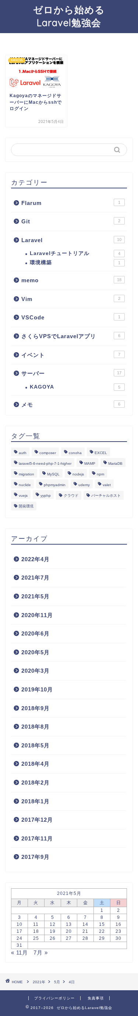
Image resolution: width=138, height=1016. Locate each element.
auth (22, 453)
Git (70, 221)
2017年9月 (35, 857)
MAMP (89, 463)
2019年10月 (37, 689)
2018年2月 (35, 782)
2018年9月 (35, 708)
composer (47, 453)
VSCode (70, 317)
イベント (70, 355)
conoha (75, 453)
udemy (84, 485)
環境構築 (75, 262)
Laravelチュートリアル (75, 253)
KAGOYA (75, 387)
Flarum (70, 203)
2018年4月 (35, 764)
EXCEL (101, 453)
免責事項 (96, 998)
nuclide (25, 485)
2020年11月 (37, 615)
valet (107, 485)
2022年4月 (35, 559)
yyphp (45, 495)
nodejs (78, 474)
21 (85, 931)
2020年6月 (35, 633)
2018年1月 (35, 801)
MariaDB (115, 463)
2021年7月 (35, 577)
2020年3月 (35, 671)
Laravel (71, 240)
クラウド (71, 495)
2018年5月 (35, 745)
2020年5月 (35, 652)
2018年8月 (35, 726)
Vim (70, 299)
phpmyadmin (55, 485)
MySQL (53, 474)
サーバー (71, 373)
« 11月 (19, 952)
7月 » (40, 952)
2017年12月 (37, 820)
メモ (70, 404)
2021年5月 (35, 596)
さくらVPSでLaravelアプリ (70, 336)
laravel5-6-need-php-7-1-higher (45, 463)
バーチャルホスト (106, 495)
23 (118, 931)
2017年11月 (37, 838)
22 (102, 931)
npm (100, 474)
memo (71, 280)
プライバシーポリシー (54, 998)
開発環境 (26, 506)
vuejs (23, 495)
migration (26, 474)
